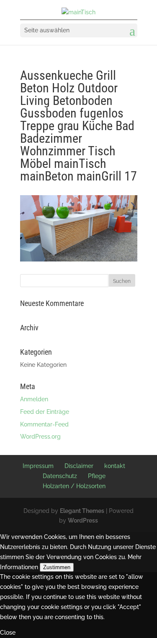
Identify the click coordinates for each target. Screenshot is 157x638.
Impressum (38, 466)
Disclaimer (78, 466)
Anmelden (34, 399)
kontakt (114, 466)
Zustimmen (56, 567)
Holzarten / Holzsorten (74, 486)
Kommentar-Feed (44, 424)
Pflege (97, 476)
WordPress (83, 520)
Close (7, 632)
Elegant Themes (82, 510)
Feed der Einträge (44, 411)
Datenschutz (60, 476)
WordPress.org (40, 436)
